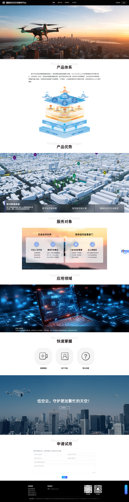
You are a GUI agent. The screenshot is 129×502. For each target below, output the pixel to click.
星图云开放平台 (31, 490)
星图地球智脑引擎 (32, 495)
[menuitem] (59, 3)
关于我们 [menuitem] (74, 2)
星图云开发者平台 (32, 492)
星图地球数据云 (31, 488)
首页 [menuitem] (54, 2)
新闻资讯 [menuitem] (67, 2)
